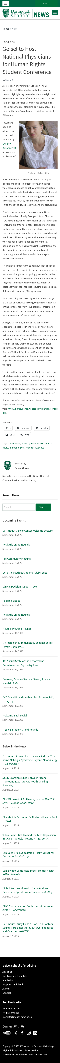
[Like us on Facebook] (23, 1032)
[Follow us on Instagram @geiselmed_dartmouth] (30, 1032)
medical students (35, 447)
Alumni (6, 988)
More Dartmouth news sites (17, 1016)
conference (14, 443)
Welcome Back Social (14, 715)
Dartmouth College (44, 1046)
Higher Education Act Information (20, 1050)
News (15, 28)
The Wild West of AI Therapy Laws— (28, 801)
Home (5, 28)
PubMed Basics (11, 600)
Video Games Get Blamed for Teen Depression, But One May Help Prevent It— (29, 836)
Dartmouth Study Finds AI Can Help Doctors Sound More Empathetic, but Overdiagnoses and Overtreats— (27, 927)
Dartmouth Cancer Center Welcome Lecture (27, 530)
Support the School (12, 984)
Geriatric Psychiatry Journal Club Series (24, 572)
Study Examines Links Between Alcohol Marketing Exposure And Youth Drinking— (26, 781)
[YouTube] (7, 1032)
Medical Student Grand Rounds (20, 729)
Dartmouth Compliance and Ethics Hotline (25, 1054)
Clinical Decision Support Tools (20, 586)
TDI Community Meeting (16, 558)
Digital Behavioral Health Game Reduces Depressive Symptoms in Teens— (27, 890)
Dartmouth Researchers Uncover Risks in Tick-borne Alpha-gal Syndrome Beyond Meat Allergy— (29, 760)
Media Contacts (10, 1012)
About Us (7, 971)
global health (36, 443)
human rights (17, 447)
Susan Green (11, 80)
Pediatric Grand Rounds (16, 544)
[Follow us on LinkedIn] (36, 1032)
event (25, 443)
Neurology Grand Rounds (16, 628)
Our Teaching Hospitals (14, 975)
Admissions (8, 980)
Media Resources (11, 1008)
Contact (6, 992)
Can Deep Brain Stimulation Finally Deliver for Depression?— (28, 854)
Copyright (7, 1046)
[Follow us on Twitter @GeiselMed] (17, 1032)
